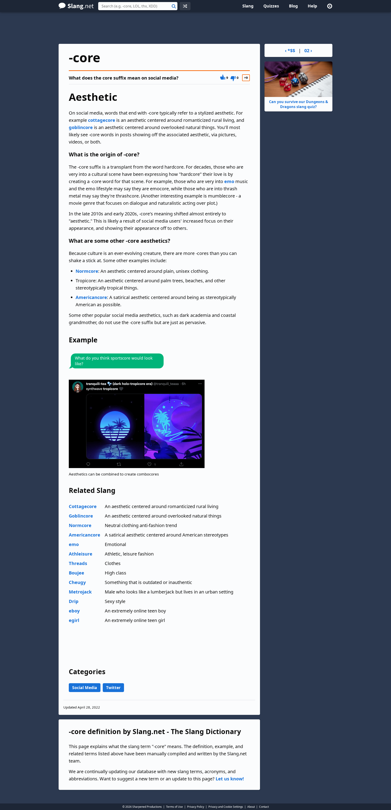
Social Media (84, 687)
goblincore (81, 127)
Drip (74, 601)
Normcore (87, 271)
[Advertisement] (195, 28)
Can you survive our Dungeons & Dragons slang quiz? (298, 104)
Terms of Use (174, 807)
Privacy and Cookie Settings (225, 807)
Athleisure (80, 554)
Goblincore (81, 516)
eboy (74, 611)
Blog (293, 6)
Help (312, 6)
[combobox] (137, 6)
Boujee (76, 573)
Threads (78, 563)
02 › (308, 50)
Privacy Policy (195, 807)
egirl (74, 620)
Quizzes (271, 6)
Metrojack (80, 592)
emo (229, 181)
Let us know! (230, 779)
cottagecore (101, 120)
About (251, 807)
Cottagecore (83, 506)
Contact (264, 807)
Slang (247, 6)
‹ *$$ (290, 50)
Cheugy (77, 582)
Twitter (113, 687)
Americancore (91, 297)
